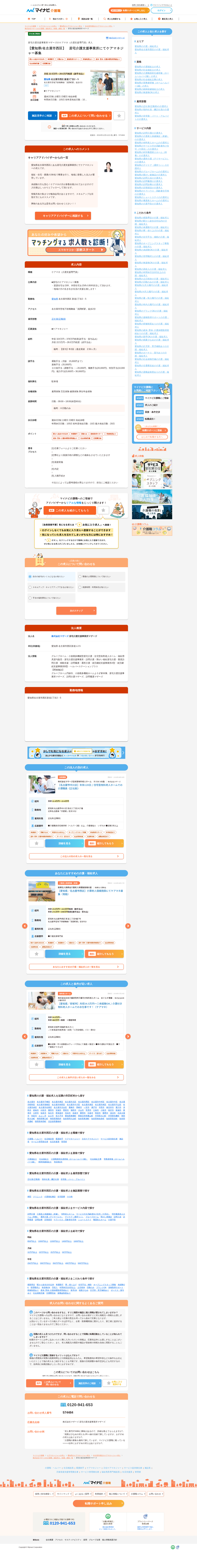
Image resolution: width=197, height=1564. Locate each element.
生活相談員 (49, 1139)
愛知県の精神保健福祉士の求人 (150, 89)
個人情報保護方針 (109, 1540)
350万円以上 (58, 1263)
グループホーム (92, 1217)
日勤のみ (90, 1287)
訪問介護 (31, 1214)
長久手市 (59, 1116)
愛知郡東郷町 (70, 1116)
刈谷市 (43, 1110)
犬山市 (81, 1110)
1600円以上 (78, 1241)
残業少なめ (83, 1290)
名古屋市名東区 (45, 1107)
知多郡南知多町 (97, 1119)
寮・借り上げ (71, 1285)
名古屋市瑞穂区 (43, 1104)
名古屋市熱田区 (58, 1104)
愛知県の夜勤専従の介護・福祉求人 (152, 218)
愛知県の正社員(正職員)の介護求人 (151, 106)
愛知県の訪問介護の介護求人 (149, 133)
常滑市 (88, 1110)
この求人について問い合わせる (85, 115)
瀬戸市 (94, 1107)
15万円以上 (32, 1252)
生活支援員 (54, 1142)
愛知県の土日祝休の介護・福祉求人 (152, 279)
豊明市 (83, 1113)
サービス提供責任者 (109, 1139)
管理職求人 (35, 1287)
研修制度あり (33, 1290)
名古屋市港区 (87, 1104)
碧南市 (36, 1110)
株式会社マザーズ (117, 38)
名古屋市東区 (57, 1102)
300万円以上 (45, 1263)
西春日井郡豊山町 (85, 1116)
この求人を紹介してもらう (69, 510)
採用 (85, 1540)
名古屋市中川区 (73, 1104)
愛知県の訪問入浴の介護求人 (149, 178)
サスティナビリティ (73, 1540)
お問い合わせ (155, 1494)
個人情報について (117, 1494)
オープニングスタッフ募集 (104, 1285)
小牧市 (103, 1110)
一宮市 (86, 1107)
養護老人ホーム (99, 1220)
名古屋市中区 (112, 1102)
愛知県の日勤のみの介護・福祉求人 (152, 282)
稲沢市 (111, 1110)
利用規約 (99, 1494)
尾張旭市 (59, 1113)
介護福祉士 (32, 1159)
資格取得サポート (115, 1287)
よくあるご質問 (82, 1494)
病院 (29, 1197)
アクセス (59, 1540)
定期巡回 (48, 1220)
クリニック (37, 1197)
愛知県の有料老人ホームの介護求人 (152, 142)
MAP (46, 85)
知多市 (43, 1113)
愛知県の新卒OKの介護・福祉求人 (151, 337)
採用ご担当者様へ (43, 1494)
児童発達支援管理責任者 (67, 1472)
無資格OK (58, 1162)
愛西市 (105, 1113)
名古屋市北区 (70, 1102)
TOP (34, 19)
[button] (76, 611)
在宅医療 (61, 1197)
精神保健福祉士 (45, 1162)
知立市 (51, 1113)
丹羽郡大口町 (100, 1116)
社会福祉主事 (95, 1159)
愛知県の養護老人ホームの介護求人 (152, 200)
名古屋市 (31, 1102)
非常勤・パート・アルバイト (73, 1179)
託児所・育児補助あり (99, 1290)
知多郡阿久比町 (69, 1119)
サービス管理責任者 (39, 1142)
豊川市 (118, 1107)
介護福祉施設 (50, 1197)
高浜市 (68, 1113)
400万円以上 (70, 1263)
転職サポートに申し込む (128, 10)
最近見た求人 (167, 19)
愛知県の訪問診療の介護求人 (149, 184)
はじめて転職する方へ (152, 437)
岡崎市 (79, 1107)
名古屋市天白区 (60, 1107)
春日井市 (110, 1107)
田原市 (98, 1113)
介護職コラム (137, 1494)
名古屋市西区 (83, 1102)
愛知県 (47, 79)
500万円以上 (83, 1263)
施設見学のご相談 (42, 115)
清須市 (113, 1113)
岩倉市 (75, 1113)
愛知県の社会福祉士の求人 (147, 70)
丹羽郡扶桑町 (113, 1116)
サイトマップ (63, 1494)
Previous (24, 926)
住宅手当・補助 (85, 1285)
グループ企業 (94, 1540)
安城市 (58, 1110)
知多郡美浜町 (112, 1119)
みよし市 (42, 1116)
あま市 (51, 1116)
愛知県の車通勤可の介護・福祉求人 (152, 227)
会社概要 (49, 1540)
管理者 (64, 1142)
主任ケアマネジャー (90, 1139)
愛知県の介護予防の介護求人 (149, 204)
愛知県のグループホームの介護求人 (152, 171)
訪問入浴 (117, 1217)
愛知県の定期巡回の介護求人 (149, 188)
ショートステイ (84, 1220)
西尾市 (66, 1110)
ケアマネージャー (72, 1139)
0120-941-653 (80, 1405)
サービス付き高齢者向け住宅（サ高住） (93, 1214)
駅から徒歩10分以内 (45, 1285)
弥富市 (34, 1116)
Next (128, 926)
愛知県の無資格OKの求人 (147, 92)
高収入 (55, 1287)
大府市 (36, 1113)
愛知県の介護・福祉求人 (146, 46)
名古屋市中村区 (97, 1102)
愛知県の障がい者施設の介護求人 (151, 175)
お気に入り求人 (140, 19)
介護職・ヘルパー (34, 1139)
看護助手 (59, 1139)
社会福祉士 (44, 1159)
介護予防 (112, 1220)
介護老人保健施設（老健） (48, 1214)
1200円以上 (55, 1241)
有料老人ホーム (67, 1214)
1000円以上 (43, 1241)
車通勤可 (59, 1285)
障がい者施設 (106, 1217)
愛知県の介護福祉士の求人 (147, 67)
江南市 (96, 1110)
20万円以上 (44, 1252)
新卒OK (74, 1290)
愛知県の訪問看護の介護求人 (149, 181)
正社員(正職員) (59, 319)
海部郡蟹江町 (42, 1119)
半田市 (101, 1107)
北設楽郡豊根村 (54, 1121)
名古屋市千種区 (43, 1102)
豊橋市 (71, 1107)
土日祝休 (81, 1287)
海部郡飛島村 (55, 1119)
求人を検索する (113, 19)
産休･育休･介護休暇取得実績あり (55, 1290)
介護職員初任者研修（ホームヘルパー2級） (69, 1159)
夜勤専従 (31, 1285)
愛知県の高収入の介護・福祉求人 (151, 269)
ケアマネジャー (94, 1468)
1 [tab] (107, 98)
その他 (70, 1197)
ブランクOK (101, 1287)
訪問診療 (38, 1220)
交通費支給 (51, 1293)
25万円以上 (55, 1252)
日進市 (90, 1113)
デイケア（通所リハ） (74, 1217)
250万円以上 (32, 1263)
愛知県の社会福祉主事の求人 (149, 79)
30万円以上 (67, 1252)
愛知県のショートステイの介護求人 (152, 197)
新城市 (118, 1110)
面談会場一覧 (87, 19)
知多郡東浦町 (83, 1119)
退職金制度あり (64, 1293)
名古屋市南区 (100, 1104)
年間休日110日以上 (68, 1287)
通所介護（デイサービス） (52, 1217)
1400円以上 (67, 1241)
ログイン (161, 10)
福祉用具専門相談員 (111, 1472)
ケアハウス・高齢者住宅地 (65, 1220)
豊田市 (51, 1110)
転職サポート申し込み (98, 1503)
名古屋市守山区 (114, 1104)
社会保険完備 (38, 1293)
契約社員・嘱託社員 (50, 1179)
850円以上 (31, 1241)
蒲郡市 (73, 1110)
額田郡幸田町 (40, 1121)
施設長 (148, 1468)
